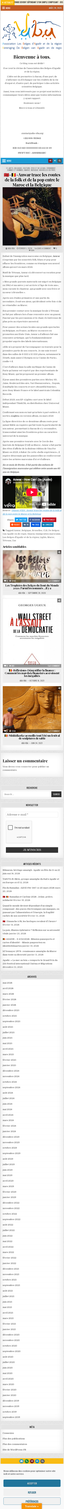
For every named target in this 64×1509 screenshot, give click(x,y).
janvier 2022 (9, 1263)
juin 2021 (7, 1302)
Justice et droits (24, 613)
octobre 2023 (10, 1148)
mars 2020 (8, 1384)
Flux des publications (14, 1438)
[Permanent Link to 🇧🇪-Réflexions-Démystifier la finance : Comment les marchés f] (32, 633)
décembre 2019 (11, 1401)
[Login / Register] (55, 161)
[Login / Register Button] (37, 1461)
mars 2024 (8, 1120)
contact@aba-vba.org (32, 133)
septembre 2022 (11, 1219)
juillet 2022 (9, 1230)
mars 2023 (8, 1186)
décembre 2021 (11, 1269)
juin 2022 (7, 1236)
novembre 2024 (11, 1076)
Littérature (44, 613)
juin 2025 (7, 1038)
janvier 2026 (9, 1005)
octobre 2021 (10, 1279)
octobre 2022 (10, 1214)
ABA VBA (11, 248)
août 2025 (8, 1027)
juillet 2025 (9, 1032)
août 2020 (8, 1357)
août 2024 (8, 1093)
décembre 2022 (11, 1203)
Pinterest (50, 519)
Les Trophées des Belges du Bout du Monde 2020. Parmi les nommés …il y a (32, 587)
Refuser (32, 1492)
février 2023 (9, 1192)
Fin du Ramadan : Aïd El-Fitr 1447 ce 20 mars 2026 (28, 888)
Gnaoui (31, 534)
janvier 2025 (9, 1065)
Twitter (22, 519)
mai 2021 (7, 1307)
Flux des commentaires (15, 1444)
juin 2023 (7, 1170)
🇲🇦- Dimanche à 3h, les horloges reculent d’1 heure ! (30, 921)
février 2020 (9, 1389)
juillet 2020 (9, 1362)
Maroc (27, 170)
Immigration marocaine (48, 534)
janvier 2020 (9, 1395)
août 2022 (8, 1225)
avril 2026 (8, 988)
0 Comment (55, 581)
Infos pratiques (50, 609)
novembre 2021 (11, 1274)
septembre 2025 (11, 1021)
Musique (34, 170)
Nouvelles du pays (47, 170)
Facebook (36, 519)
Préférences (32, 1501)
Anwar (17, 530)
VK (28, 524)
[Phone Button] (27, 1461)
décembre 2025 (11, 1010)
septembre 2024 (11, 1087)
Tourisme (50, 561)
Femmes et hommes (15, 170)
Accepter (32, 1483)
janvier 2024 (9, 1131)
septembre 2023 (11, 1153)
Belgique (18, 168)
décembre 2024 (11, 1071)
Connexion (8, 1433)
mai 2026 (7, 983)
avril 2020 (8, 1379)
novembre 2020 (11, 1340)
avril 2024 (8, 1115)
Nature (14, 561)
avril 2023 (8, 1181)
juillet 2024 (8, 1098)
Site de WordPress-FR (14, 1449)
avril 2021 (8, 1313)
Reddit (17, 524)
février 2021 (9, 1324)
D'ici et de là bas (38, 168)
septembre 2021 (11, 1285)
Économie (32, 558)
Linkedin (48, 524)
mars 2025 (8, 1054)
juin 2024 (7, 1104)
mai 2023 (7, 1175)
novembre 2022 (11, 1208)
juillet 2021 (8, 1296)
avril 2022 (8, 1247)
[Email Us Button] (21, 1461)
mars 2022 (8, 1252)
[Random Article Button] (50, 161)
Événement (51, 168)
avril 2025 (8, 1049)
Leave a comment (44, 248)
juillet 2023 (9, 1164)
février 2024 (9, 1126)
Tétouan (7, 540)
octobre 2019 (10, 1412)
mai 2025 (7, 1043)
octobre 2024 (10, 1082)
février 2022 (9, 1258)
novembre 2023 (11, 1142)
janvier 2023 (9, 1197)
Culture (26, 168)
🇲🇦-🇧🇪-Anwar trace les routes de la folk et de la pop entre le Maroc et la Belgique (32, 180)
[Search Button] (60, 161)
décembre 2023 (11, 1137)
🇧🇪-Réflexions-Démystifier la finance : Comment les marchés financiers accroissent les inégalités (32, 673)
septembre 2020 (12, 1351)
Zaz (14, 540)
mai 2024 (7, 1109)
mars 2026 (8, 994)
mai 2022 (7, 1241)
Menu (8, 8)
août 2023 (8, 1159)
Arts (11, 168)
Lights (43, 537)
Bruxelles (37, 530)
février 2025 (9, 1060)
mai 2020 (7, 1373)
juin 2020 (8, 1367)
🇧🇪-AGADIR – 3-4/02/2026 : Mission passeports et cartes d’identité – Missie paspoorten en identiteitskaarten (29, 942)
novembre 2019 (11, 1406)
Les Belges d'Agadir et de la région (21, 537)
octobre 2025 (10, 1016)
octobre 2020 (10, 1346)
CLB (45, 530)
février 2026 (9, 999)
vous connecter (23, 766)
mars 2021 (8, 1318)
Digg (37, 524)
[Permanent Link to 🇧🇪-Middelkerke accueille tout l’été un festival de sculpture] (32, 709)
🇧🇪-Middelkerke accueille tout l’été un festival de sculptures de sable (32, 737)
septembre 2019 (11, 1417)
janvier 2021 (9, 1329)
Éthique (11, 609)
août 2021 (8, 1291)
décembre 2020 (11, 1334)
